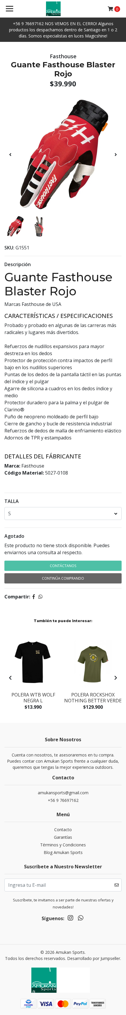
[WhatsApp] (80, 919)
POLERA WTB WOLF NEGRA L (33, 697)
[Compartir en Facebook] (34, 596)
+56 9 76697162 (63, 800)
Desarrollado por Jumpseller (93, 958)
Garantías (63, 837)
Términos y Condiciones (63, 845)
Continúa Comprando (63, 578)
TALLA (11, 501)
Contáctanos (63, 565)
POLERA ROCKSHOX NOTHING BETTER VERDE (93, 697)
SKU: (9, 247)
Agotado (14, 536)
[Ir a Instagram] (70, 919)
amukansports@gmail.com (63, 792)
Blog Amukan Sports (63, 852)
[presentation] (10, 154)
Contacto (63, 829)
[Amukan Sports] (63, 9)
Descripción (17, 264)
